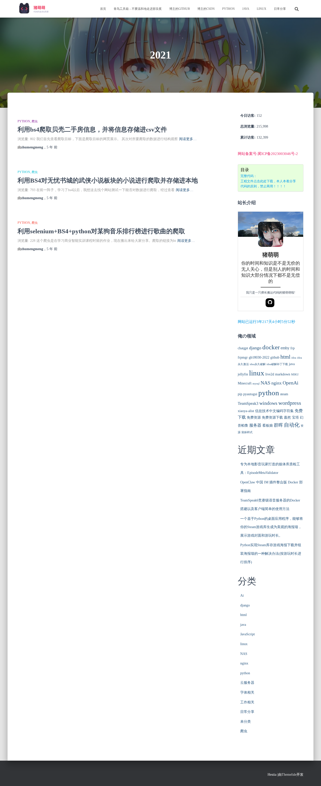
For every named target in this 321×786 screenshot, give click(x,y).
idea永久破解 (258, 364)
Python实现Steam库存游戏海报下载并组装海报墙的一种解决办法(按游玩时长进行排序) (270, 553)
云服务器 (247, 683)
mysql (256, 383)
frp (292, 348)
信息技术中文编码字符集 (274, 411)
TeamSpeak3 (248, 403)
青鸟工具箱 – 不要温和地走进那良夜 (138, 9)
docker (271, 347)
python (228, 9)
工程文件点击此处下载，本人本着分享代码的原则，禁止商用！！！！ (268, 184)
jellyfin (243, 374)
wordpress (289, 403)
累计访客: (248, 137)
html (285, 357)
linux (261, 9)
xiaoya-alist (246, 411)
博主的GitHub (179, 9)
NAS (265, 382)
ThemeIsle (289, 774)
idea (293, 357)
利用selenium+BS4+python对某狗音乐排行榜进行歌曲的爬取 (101, 231)
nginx (276, 382)
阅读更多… (188, 139)
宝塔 (295, 417)
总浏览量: (248, 126)
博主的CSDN (206, 9)
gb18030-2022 (259, 357)
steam (284, 394)
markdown (282, 374)
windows (268, 403)
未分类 (245, 721)
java (245, 9)
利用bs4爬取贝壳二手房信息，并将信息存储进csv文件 (92, 129)
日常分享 (280, 9)
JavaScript (247, 634)
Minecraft (245, 383)
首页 (103, 9)
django (255, 347)
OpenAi (290, 382)
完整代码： (248, 176)
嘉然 (287, 417)
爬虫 (35, 121)
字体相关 (247, 692)
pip (240, 394)
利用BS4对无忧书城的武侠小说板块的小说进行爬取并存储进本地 (108, 180)
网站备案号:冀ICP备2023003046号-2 (268, 154)
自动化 (292, 425)
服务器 (255, 425)
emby (285, 348)
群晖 (278, 425)
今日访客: (248, 116)
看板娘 (267, 425)
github (274, 357)
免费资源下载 (272, 417)
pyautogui (250, 394)
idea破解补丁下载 (277, 364)
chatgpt (243, 348)
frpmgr (243, 357)
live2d (269, 374)
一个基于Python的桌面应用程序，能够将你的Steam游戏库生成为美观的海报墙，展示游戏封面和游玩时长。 (271, 527)
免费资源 (254, 417)
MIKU (295, 374)
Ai (242, 595)
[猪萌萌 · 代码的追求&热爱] (34, 9)
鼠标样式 (247, 432)
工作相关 (247, 702)
